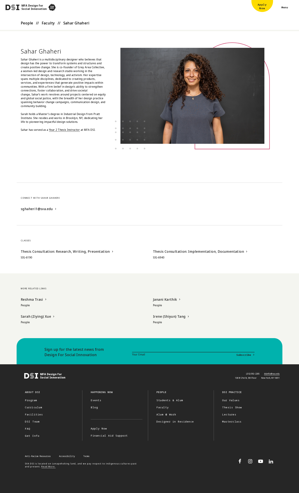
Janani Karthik (165, 299)
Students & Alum (169, 400)
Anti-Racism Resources (38, 456)
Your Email (138, 354)
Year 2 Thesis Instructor (64, 130)
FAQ (27, 428)
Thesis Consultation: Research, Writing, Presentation (65, 251)
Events (96, 400)
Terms (86, 456)
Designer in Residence (175, 421)
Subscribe (243, 354)
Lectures (229, 414)
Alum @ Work (166, 414)
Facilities (34, 414)
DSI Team (32, 421)
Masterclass (232, 421)
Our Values (231, 400)
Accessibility (67, 456)
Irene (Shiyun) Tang (169, 316)
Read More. (48, 466)
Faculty (48, 22)
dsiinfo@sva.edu (272, 373)
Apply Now (99, 428)
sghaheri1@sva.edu (37, 208)
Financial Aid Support (109, 435)
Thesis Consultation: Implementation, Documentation (198, 251)
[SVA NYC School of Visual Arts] (52, 7)
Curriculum (33, 407)
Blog (94, 407)
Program (31, 400)
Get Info (32, 435)
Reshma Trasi (32, 299)
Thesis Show (232, 407)
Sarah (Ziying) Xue (36, 316)
